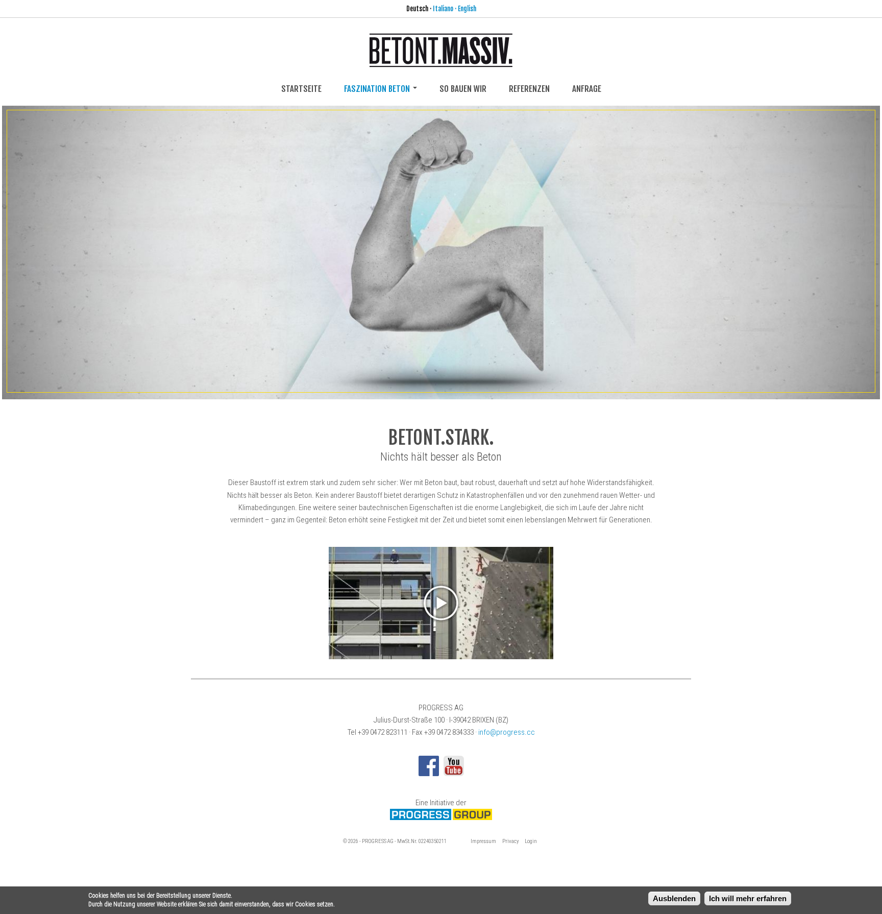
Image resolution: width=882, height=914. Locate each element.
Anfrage (586, 88)
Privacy (510, 841)
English (467, 9)
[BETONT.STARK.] (441, 251)
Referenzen (529, 88)
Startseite (301, 88)
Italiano (443, 9)
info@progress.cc (506, 732)
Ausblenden (674, 898)
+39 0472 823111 (382, 732)
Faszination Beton (378, 88)
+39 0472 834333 (449, 732)
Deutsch (417, 9)
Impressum (483, 841)
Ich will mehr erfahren (748, 898)
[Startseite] (441, 61)
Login (531, 841)
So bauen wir (462, 88)
